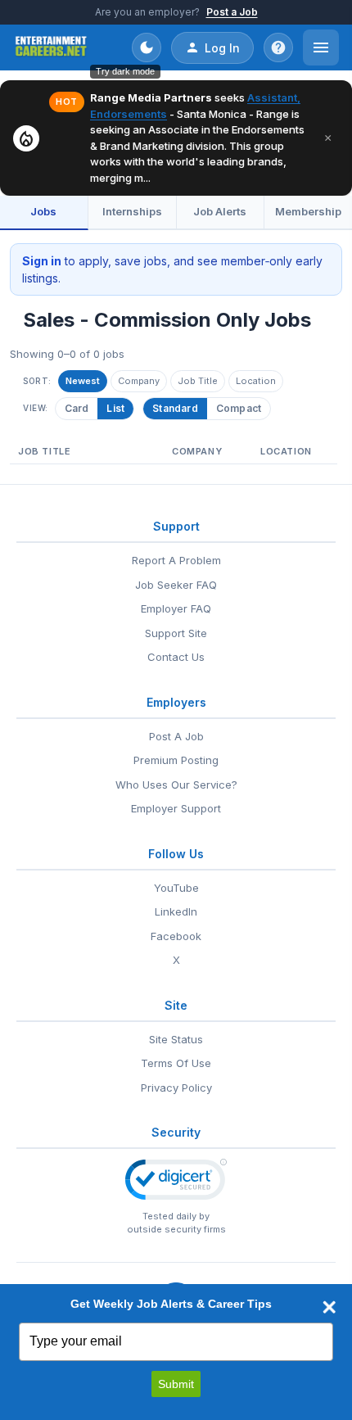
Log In (222, 48)
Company (139, 381)
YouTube (176, 887)
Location (256, 381)
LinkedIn (176, 911)
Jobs (43, 211)
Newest (82, 381)
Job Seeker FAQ (176, 584)
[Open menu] (321, 47)
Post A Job (176, 736)
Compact (238, 408)
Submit (176, 1384)
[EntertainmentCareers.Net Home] (51, 47)
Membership (308, 211)
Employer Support (176, 808)
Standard (175, 408)
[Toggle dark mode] (146, 47)
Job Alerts (219, 211)
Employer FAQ (176, 608)
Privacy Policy (176, 1087)
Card (77, 408)
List (115, 408)
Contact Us (176, 656)
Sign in (41, 261)
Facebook (176, 936)
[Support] (278, 47)
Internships (132, 211)
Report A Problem (176, 560)
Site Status (176, 1039)
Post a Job (232, 12)
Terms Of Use (176, 1063)
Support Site (176, 633)
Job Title (198, 381)
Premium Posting (176, 760)
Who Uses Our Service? (176, 784)
